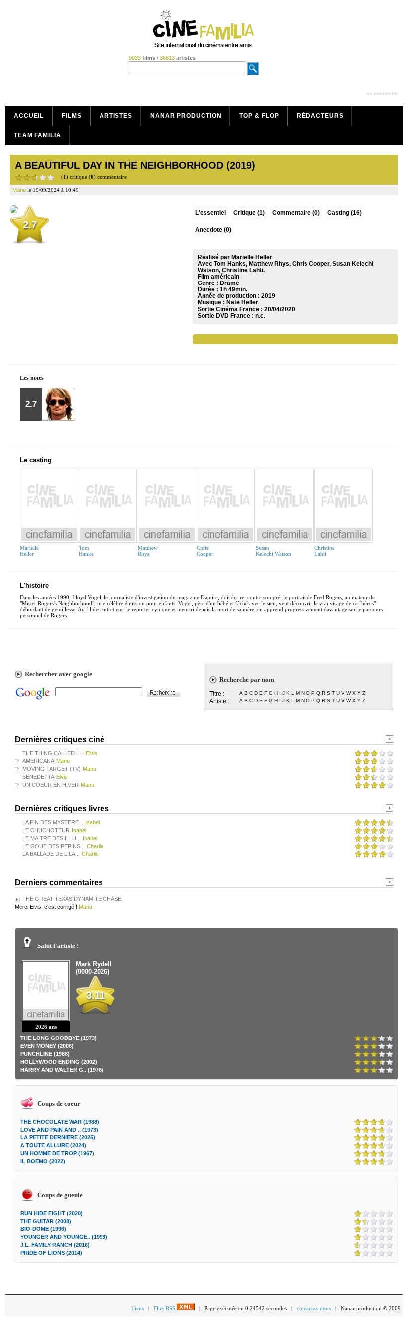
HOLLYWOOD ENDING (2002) (58, 1062)
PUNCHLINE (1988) (45, 1054)
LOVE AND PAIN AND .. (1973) (59, 1129)
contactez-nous (314, 1308)
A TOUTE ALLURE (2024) (53, 1145)
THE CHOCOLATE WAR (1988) (59, 1122)
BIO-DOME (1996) (43, 1229)
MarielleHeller (29, 551)
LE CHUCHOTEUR (46, 830)
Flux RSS (165, 1308)
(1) (249, 212)
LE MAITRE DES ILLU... (51, 838)
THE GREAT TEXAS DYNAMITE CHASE (71, 899)
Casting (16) (344, 212)
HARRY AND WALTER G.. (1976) (61, 1070)
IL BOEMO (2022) (42, 1161)
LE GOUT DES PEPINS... (53, 846)
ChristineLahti (324, 551)
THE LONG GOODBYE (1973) (58, 1038)
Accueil (29, 115)
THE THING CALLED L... (53, 753)
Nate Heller (242, 302)
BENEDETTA (38, 777)
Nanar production (185, 115)
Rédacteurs (320, 115)
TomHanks (86, 551)
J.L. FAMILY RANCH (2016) (55, 1245)
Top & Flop (259, 115)
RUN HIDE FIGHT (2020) (51, 1213)
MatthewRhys (148, 551)
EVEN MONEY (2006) (47, 1046)
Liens (137, 1308)
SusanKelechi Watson (273, 551)
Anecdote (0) (213, 229)
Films (72, 115)
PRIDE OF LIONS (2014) (51, 1253)
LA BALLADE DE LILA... (51, 854)
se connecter (382, 93)
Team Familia (37, 135)
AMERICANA (38, 761)
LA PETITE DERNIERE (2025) (57, 1137)
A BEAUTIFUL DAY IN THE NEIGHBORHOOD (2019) (135, 165)
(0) (296, 212)
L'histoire (34, 585)
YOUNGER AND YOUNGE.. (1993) (63, 1237)
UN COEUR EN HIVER (50, 785)
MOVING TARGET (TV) (51, 769)
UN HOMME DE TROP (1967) (57, 1153)
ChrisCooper (205, 551)
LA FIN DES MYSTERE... (52, 822)
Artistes (116, 115)
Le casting (36, 460)
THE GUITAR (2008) (45, 1221)
